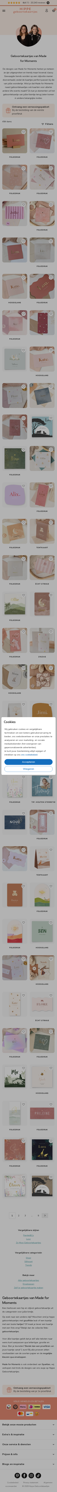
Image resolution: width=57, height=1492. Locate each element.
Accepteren (28, 762)
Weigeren (28, 769)
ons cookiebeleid (29, 754)
